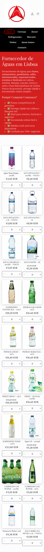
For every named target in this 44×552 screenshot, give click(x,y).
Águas (9, 32)
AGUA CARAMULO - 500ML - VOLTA (12, 263)
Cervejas (22, 32)
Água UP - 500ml (32, 441)
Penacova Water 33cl (12, 531)
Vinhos (13, 42)
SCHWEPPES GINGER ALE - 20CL (12, 308)
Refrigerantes (15, 37)
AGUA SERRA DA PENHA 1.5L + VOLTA (32, 532)
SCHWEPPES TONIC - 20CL (12, 442)
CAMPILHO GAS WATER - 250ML (11, 487)
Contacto (22, 47)
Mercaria (31, 37)
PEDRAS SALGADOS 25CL (32, 308)
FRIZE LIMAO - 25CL (11, 396)
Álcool (34, 32)
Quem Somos (28, 42)
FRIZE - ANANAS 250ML (32, 397)
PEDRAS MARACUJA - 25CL (32, 353)
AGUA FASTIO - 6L (32, 262)
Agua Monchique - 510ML (11, 174)
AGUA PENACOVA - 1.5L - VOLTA (11, 218)
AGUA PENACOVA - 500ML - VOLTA (32, 174)
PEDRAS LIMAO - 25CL (12, 353)
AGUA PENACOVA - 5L (32, 218)
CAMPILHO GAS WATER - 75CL (32, 487)
